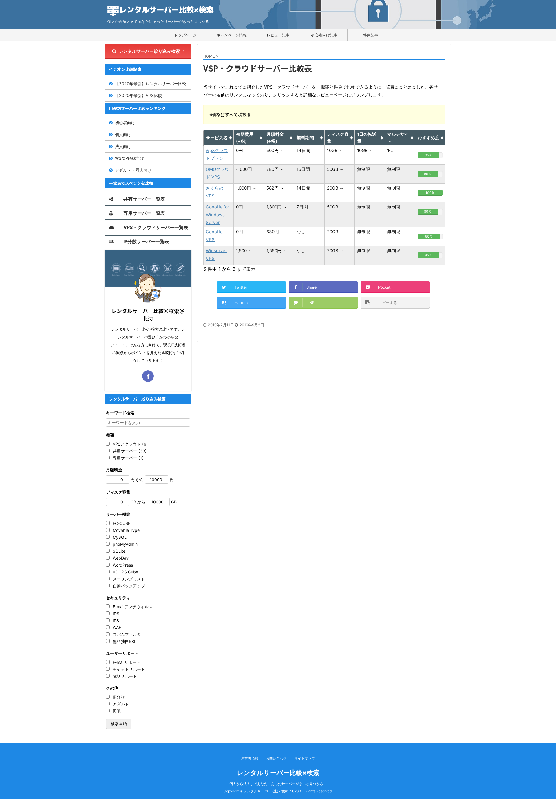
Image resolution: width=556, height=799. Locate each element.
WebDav (121, 558)
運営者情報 (249, 758)
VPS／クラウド (130, 443)
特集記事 (370, 35)
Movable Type (126, 530)
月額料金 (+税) (275, 137)
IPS (116, 620)
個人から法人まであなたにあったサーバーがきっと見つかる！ (278, 784)
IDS (116, 613)
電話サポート (125, 676)
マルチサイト (398, 137)
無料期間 (305, 137)
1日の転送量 (366, 137)
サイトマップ (304, 758)
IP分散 (119, 696)
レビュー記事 (278, 35)
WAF (117, 627)
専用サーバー (128, 457)
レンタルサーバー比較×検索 (278, 772)
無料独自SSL (124, 641)
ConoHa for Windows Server (217, 214)
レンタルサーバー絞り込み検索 (149, 51)
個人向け (123, 134)
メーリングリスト (129, 578)
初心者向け (125, 122)
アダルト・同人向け (133, 170)
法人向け (123, 146)
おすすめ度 (428, 137)
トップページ (185, 35)
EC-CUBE (121, 523)
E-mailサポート (126, 662)
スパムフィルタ (127, 634)
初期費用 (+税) (244, 137)
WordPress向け (129, 158)
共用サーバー (130, 450)
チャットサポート (129, 669)
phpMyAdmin (125, 544)
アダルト (121, 703)
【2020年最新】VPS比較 (138, 95)
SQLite (119, 551)
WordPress (123, 564)
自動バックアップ (129, 585)
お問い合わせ (276, 758)
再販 (117, 710)
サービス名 (217, 137)
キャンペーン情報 (232, 35)
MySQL (120, 537)
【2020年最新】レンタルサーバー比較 (150, 83)
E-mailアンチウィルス (133, 606)
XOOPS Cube (125, 571)
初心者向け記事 (324, 35)
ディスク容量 (338, 137)
